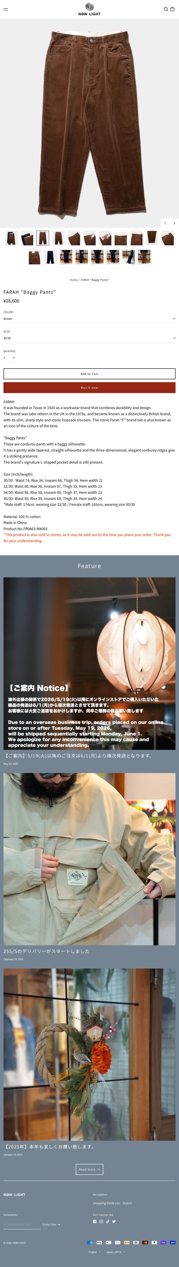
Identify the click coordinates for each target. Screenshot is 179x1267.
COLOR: (8, 312)
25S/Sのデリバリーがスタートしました (46, 951)
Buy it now (89, 387)
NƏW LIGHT (19, 1242)
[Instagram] (101, 1221)
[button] (166, 9)
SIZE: (7, 331)
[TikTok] (107, 1221)
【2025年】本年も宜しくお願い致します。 (49, 1146)
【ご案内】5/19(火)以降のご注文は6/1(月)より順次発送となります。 (78, 755)
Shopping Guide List (106, 1203)
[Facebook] (94, 1221)
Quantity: (9, 351)
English (93, 1252)
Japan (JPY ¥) (114, 1252)
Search (127, 1203)
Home (74, 279)
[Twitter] (114, 1221)
